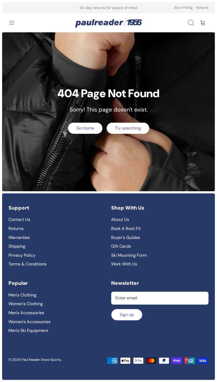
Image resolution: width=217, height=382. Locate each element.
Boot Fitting (183, 7)
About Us (120, 219)
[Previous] (63, 8)
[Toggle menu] (14, 23)
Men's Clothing (22, 295)
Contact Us (19, 219)
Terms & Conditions (27, 264)
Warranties (19, 237)
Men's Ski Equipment (28, 330)
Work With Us (124, 264)
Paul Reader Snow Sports (41, 359)
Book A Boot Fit (126, 228)
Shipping (16, 246)
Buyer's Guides (125, 237)
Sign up (127, 314)
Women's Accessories (29, 322)
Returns (202, 7)
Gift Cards (121, 246)
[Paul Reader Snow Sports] (108, 23)
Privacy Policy (21, 255)
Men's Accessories (26, 313)
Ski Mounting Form (129, 255)
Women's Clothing (25, 304)
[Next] (154, 8)
